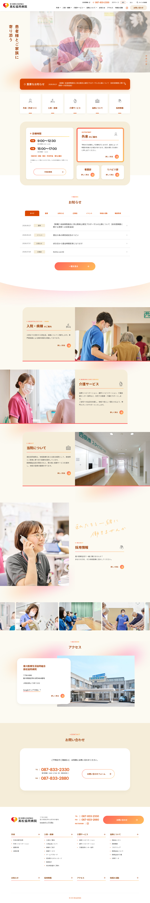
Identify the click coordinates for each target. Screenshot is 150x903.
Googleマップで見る (31, 690)
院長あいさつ (116, 840)
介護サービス (78, 8)
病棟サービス (50, 851)
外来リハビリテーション (21, 844)
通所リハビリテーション (87, 844)
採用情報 (85, 2)
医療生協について (117, 851)
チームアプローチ (52, 855)
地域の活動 (119, 8)
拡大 (131, 2)
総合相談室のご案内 (52, 866)
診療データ (115, 858)
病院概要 (115, 844)
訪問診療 (16, 851)
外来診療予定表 (18, 840)
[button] (146, 55)
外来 (57, 8)
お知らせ (102, 8)
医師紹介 (49, 862)
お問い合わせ (138, 7)
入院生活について (52, 844)
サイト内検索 (143, 2)
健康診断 (16, 847)
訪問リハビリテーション (87, 840)
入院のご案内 (50, 840)
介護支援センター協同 (86, 847)
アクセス (110, 8)
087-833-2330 (102, 2)
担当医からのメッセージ (54, 858)
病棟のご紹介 (50, 847)
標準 (123, 2)
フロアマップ (116, 847)
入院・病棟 (66, 8)
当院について (91, 8)
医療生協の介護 (117, 855)
